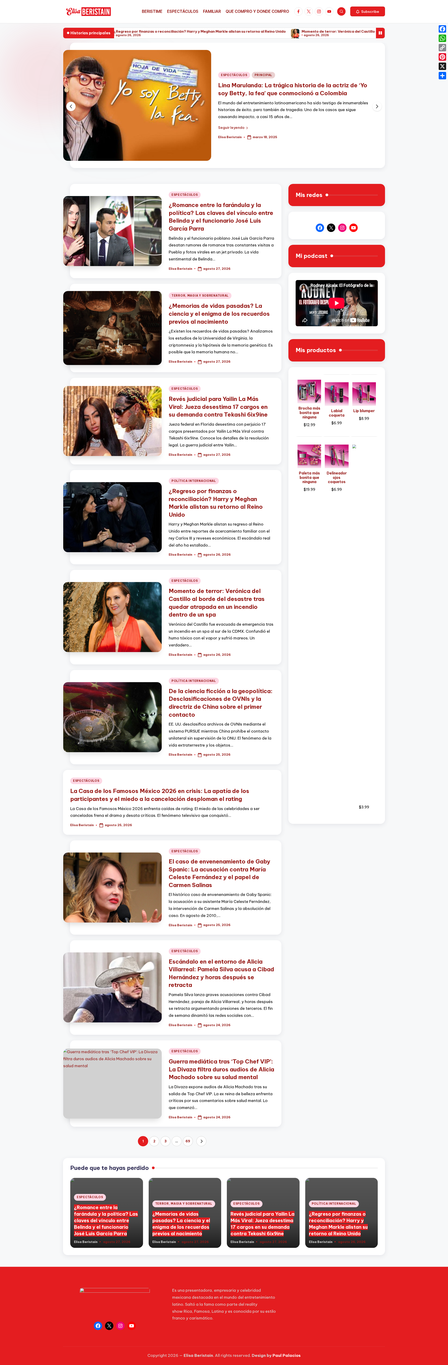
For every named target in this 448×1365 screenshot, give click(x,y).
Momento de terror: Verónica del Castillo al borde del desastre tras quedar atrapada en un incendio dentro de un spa (328, 31)
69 (188, 1141)
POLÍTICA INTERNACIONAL (194, 481)
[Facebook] (442, 29)
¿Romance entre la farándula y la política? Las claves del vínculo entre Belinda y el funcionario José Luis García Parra (106, 1220)
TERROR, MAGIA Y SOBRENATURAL (200, 295)
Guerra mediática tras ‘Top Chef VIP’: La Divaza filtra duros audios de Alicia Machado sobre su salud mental (221, 1069)
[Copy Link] (442, 47)
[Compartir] (442, 75)
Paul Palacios (287, 1355)
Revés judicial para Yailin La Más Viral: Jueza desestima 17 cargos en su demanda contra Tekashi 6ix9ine (218, 406)
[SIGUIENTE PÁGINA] (201, 1141)
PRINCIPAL (263, 75)
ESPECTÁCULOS (234, 75)
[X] (442, 66)
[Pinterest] (442, 57)
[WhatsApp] (442, 38)
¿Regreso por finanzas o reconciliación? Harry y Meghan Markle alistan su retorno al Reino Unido (122, 31)
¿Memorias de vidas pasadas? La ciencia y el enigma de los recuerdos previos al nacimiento (219, 313)
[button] (367, 11)
